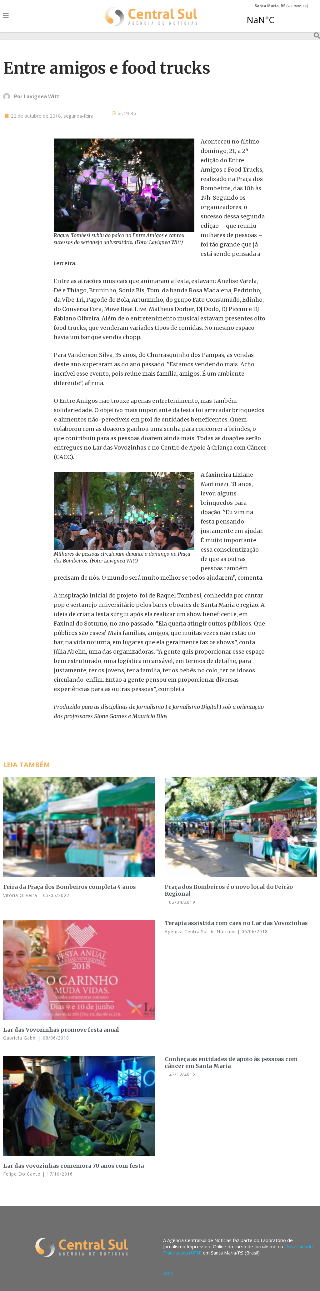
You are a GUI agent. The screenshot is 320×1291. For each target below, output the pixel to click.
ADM (168, 1273)
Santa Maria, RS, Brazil (279, 16)
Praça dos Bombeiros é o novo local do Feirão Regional (229, 890)
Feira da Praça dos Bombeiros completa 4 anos (69, 886)
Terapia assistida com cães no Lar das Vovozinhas (236, 923)
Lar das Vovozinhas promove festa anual (61, 1029)
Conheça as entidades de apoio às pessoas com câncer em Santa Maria (231, 1062)
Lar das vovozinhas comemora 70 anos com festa (73, 1165)
